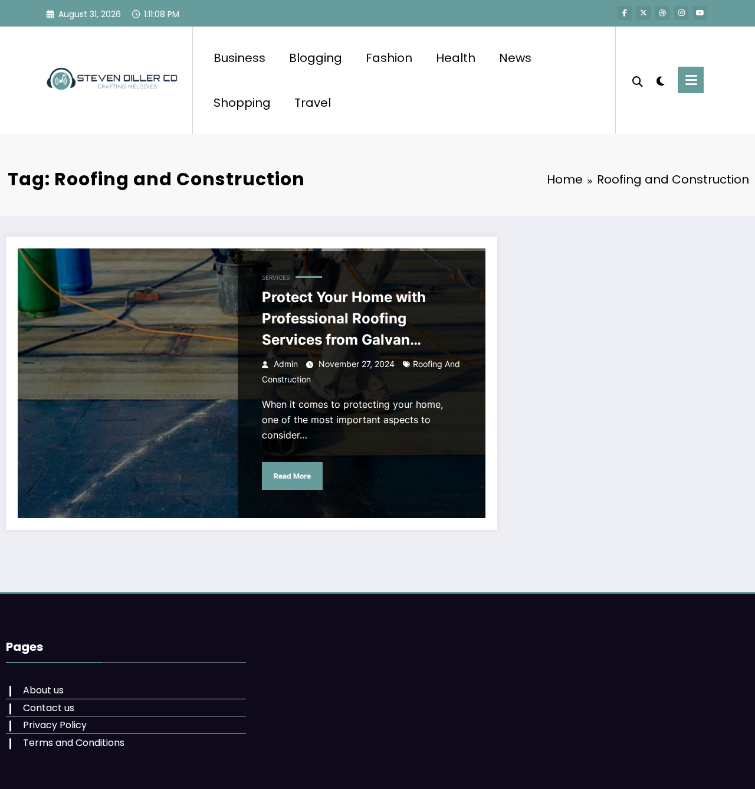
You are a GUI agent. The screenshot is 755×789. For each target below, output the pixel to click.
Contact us (48, 708)
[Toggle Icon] (691, 80)
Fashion (389, 58)
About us (43, 690)
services (276, 277)
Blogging (315, 58)
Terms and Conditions (73, 742)
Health (455, 58)
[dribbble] (662, 13)
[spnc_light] (660, 79)
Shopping (242, 102)
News (515, 58)
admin (286, 364)
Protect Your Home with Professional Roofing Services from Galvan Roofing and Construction (351, 320)
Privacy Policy (55, 725)
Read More (292, 476)
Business (239, 58)
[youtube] (700, 13)
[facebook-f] (625, 13)
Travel (312, 102)
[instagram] (681, 13)
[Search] (638, 80)
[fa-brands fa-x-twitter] (643, 13)
